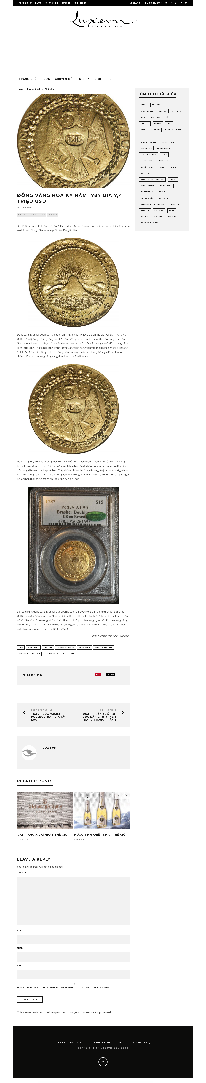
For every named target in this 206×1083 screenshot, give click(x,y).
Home (20, 89)
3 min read (52, 215)
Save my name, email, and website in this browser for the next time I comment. (63, 987)
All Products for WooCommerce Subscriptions (100, 1082)
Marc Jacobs (147, 161)
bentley (163, 111)
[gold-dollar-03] (73, 545)
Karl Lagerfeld (149, 142)
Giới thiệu (80, 3)
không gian (168, 142)
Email (20, 948)
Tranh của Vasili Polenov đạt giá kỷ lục (48, 717)
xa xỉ (171, 210)
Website (21, 966)
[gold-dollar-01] (73, 282)
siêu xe (173, 179)
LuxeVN (27, 207)
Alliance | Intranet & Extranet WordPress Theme (125, 1082)
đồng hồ (172, 217)
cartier (145, 123)
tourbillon (147, 192)
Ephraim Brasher (103, 647)
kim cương (146, 148)
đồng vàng (84, 647)
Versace (145, 210)
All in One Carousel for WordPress (62, 1082)
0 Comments (33, 215)
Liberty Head (51, 654)
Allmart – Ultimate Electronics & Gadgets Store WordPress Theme (145, 1082)
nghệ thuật (147, 167)
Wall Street (69, 654)
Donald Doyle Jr (65, 647)
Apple (144, 105)
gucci (157, 130)
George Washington (29, 654)
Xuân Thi (22, 839)
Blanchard (33, 647)
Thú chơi (21, 215)
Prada (173, 167)
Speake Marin (148, 186)
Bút (168, 117)
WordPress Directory (57, 1082)
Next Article (108, 710)
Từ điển (66, 3)
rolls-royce (147, 173)
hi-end (157, 136)
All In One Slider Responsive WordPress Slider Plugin (77, 1082)
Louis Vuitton (148, 154)
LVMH (164, 154)
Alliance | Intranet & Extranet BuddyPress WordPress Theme (116, 1082)
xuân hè (145, 217)
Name (20, 930)
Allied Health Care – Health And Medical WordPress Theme (134, 1082)
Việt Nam (159, 210)
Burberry (155, 117)
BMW (143, 117)
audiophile (158, 105)
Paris (161, 167)
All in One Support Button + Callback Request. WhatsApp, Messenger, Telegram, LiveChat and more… (89, 1082)
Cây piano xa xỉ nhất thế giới (42, 834)
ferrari (145, 130)
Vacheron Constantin (152, 204)
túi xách (163, 198)
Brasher (48, 647)
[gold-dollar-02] (73, 409)
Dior (169, 123)
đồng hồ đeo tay (149, 223)
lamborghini (164, 148)
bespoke (176, 111)
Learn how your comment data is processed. (86, 1012)
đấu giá (158, 217)
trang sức (164, 192)
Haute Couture (173, 130)
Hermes (144, 136)
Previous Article (41, 710)
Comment (22, 873)
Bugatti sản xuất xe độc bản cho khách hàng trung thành (98, 717)
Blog (38, 3)
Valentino (175, 204)
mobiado (163, 161)
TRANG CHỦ (25, 3)
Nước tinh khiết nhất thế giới (100, 834)
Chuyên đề (51, 3)
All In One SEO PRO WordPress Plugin (69, 1082)
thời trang (166, 186)
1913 (21, 647)
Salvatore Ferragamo (152, 179)
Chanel (158, 123)
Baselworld (147, 111)
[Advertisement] (103, 53)
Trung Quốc (147, 198)
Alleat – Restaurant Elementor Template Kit (108, 1082)
